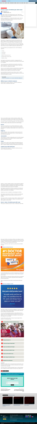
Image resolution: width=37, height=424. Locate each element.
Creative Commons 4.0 (5, 417)
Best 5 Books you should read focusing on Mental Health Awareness (7, 405)
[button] (36, 3)
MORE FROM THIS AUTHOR (11, 395)
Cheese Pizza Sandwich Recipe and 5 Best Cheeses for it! (5, 390)
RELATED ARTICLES (5, 395)
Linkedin (12, 373)
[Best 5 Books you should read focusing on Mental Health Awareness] (8, 400)
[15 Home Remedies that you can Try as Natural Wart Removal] (18, 400)
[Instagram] (30, 1)
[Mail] (32, 1)
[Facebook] (29, 1)
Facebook (9, 373)
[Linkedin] (31, 1)
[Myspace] (34, 1)
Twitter (16, 373)
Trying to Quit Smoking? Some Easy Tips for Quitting (29, 405)
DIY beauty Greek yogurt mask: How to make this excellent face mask (19, 390)
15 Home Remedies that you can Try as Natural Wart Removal (18, 405)
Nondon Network (6, 422)
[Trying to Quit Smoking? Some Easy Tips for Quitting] (29, 400)
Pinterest (6, 373)
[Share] (1, 13)
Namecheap (2, 423)
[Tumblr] (36, 1)
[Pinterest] (35, 1)
